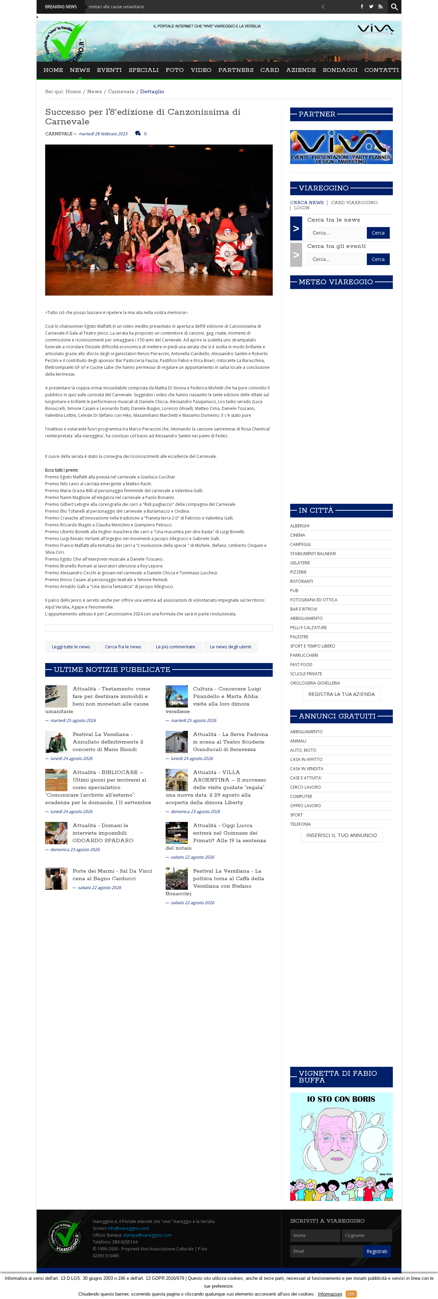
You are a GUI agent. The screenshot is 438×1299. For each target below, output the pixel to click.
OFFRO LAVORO (305, 806)
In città (316, 510)
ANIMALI (298, 741)
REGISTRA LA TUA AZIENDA (341, 693)
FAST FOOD (301, 664)
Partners (236, 70)
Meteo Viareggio (336, 282)
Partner (317, 114)
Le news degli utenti (230, 647)
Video (201, 70)
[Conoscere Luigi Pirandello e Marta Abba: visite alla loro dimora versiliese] (177, 696)
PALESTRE (299, 637)
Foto (175, 70)
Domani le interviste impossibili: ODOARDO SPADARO (103, 833)
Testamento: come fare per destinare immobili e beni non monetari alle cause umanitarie (97, 700)
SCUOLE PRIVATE (306, 674)
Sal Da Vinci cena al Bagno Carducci (112, 874)
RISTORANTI (301, 581)
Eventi (109, 70)
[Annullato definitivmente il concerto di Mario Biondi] (56, 742)
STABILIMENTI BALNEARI (313, 554)
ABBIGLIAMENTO (306, 618)
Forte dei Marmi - (96, 871)
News (80, 70)
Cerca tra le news (333, 220)
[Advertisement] (341, 450)
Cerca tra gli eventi (336, 246)
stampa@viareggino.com (147, 1235)
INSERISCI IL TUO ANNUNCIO (341, 835)
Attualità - (87, 688)
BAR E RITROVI (303, 609)
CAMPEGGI (300, 544)
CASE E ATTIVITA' (306, 778)
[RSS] (380, 7)
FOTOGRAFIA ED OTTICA (313, 600)
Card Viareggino (354, 202)
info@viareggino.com (128, 1228)
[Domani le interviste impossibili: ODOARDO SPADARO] (56, 833)
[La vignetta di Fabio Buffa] (341, 1146)
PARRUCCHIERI (304, 655)
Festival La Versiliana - (103, 734)
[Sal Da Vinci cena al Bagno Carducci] (56, 878)
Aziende (301, 70)
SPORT (296, 815)
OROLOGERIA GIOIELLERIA (315, 683)
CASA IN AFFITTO (306, 759)
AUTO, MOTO (303, 750)
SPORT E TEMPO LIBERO (312, 646)
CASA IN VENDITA (306, 769)
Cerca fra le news (123, 647)
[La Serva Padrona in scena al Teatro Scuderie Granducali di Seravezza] (177, 742)
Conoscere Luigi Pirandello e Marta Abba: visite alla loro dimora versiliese (213, 700)
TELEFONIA (300, 824)
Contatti (381, 70)
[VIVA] (341, 147)
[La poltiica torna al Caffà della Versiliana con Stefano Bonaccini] (177, 878)
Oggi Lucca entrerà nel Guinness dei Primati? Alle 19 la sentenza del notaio (216, 837)
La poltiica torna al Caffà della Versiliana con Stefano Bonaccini (215, 882)
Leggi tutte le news (71, 647)
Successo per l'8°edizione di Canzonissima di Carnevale (143, 117)
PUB (294, 591)
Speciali (144, 70)
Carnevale (121, 91)
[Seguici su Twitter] (371, 7)
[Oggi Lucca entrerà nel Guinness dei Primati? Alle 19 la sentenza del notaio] (177, 833)
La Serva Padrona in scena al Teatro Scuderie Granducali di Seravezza (230, 742)
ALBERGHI (299, 526)
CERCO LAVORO (305, 787)
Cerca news (307, 202)
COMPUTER (301, 796)
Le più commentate (175, 647)
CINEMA (297, 535)
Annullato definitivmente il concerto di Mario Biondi (108, 745)
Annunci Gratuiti (337, 716)
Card (269, 70)
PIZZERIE (298, 572)
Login (302, 208)
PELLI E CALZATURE (308, 627)
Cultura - (205, 688)
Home (53, 70)
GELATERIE (300, 563)
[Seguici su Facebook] (362, 7)
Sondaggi (340, 70)
